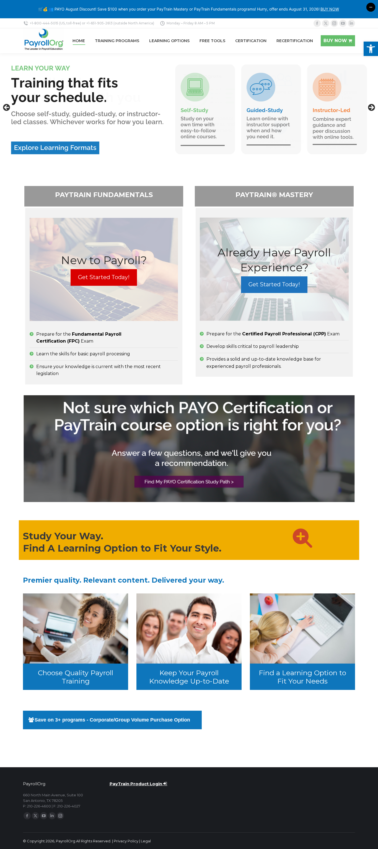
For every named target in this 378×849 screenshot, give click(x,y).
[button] (371, 49)
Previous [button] (7, 108)
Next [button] (371, 108)
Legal (146, 841)
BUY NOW (329, 9)
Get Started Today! (104, 277)
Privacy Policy (126, 841)
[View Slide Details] (189, 109)
